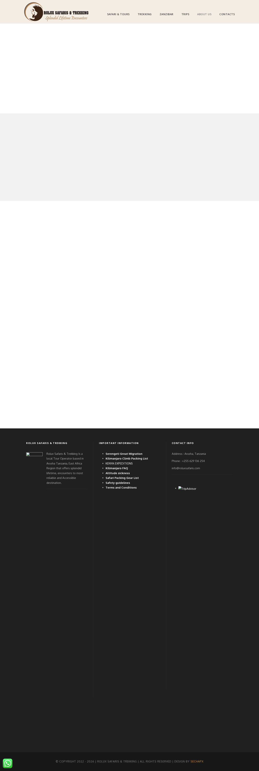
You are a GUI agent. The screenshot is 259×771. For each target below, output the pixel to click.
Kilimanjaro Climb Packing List (127, 458)
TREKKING (145, 14)
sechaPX (197, 761)
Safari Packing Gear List (122, 478)
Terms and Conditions (121, 487)
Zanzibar (166, 14)
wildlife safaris (36, 292)
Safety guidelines (118, 483)
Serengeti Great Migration (124, 454)
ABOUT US (204, 14)
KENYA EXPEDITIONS (119, 463)
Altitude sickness (118, 473)
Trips (185, 14)
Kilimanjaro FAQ (117, 468)
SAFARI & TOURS (118, 14)
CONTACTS (227, 14)
